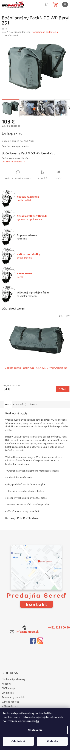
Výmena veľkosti (10, 702)
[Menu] (65, 4)
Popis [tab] (8, 404)
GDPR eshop (8, 688)
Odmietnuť (18, 741)
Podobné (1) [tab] (19, 404)
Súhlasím (52, 741)
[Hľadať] (46, 4)
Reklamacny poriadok (13, 697)
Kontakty (6, 684)
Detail (63, 389)
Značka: (11, 35)
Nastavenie (35, 730)
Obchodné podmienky (13, 679)
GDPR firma (8, 693)
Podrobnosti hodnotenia (45, 32)
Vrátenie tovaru (10, 706)
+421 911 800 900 (59, 627)
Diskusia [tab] (33, 404)
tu (37, 721)
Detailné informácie (12, 161)
